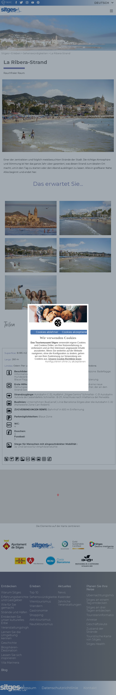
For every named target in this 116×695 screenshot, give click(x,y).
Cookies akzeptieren (75, 332)
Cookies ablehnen (47, 332)
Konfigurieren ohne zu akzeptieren (65, 361)
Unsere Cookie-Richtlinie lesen (64, 359)
